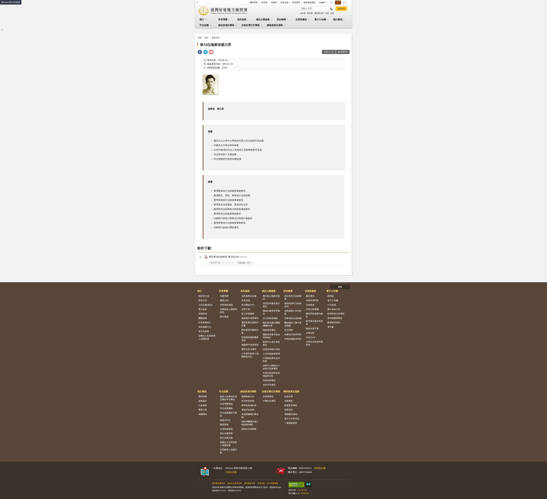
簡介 (202, 19)
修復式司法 (225, 420)
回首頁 (264, 3)
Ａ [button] (338, 3)
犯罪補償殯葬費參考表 (250, 339)
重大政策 (202, 309)
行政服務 (202, 405)
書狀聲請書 (318, 13)
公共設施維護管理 (271, 354)
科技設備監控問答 (292, 339)
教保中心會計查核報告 (271, 343)
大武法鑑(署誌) (205, 305)
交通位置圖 (231, 472)
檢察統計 (202, 401)
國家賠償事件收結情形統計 (271, 336)
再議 (327, 13)
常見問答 (296, 3)
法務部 (274, 3)
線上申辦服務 (247, 314)
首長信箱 (284, 3)
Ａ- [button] (331, 3)
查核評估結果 (247, 410)
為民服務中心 (204, 327)
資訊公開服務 (263, 19)
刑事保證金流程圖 (292, 318)
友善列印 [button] (344, 52)
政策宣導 (288, 397)
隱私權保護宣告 (218, 483)
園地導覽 (202, 397)
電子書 (330, 327)
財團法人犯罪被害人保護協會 (207, 337)
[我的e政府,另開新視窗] (308, 485)
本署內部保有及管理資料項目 (271, 374)
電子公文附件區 (291, 419)
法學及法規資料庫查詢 (314, 343)
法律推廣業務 (226, 429)
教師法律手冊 (312, 329)
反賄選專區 (268, 397)
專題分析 (202, 410)
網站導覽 (254, 3)
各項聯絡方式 (247, 305)
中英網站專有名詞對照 (271, 359)
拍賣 (332, 13)
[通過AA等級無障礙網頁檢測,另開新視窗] (296, 485)
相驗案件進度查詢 (250, 345)
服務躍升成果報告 (250, 318)
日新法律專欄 (312, 309)
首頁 (199, 38)
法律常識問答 (312, 300)
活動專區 (288, 401)
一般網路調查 (290, 423)
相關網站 (202, 414)
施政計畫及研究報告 (271, 312)
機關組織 (202, 318)
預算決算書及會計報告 (271, 305)
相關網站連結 (290, 414)
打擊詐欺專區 (269, 401)
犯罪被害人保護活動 (228, 451)
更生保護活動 (226, 438)
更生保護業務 (226, 433)
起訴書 (303, 13)
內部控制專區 (269, 380)
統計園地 (337, 19)
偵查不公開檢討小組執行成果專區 (271, 367)
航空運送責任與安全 (314, 322)
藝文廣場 (224, 317)
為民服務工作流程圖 (292, 312)
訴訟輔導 (281, 19)
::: (197, 2)
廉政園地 (310, 296)
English (322, 3)
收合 (340, 287)
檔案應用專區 (269, 330)
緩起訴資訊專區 (226, 25)
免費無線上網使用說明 (228, 310)
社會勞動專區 (226, 404)
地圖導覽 (224, 296)
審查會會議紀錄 (248, 405)
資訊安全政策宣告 (234, 483)
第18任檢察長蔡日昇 (215, 45)
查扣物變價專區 (334, 318)
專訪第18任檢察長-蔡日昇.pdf (228, 257)
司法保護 (204, 25)
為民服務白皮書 (248, 296)
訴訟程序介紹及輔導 (292, 297)
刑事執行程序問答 (292, 335)
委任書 (310, 13)
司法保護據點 (226, 408)
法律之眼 (310, 333)
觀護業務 (224, 425)
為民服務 (241, 19)
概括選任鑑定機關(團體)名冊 (271, 324)
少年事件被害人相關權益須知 (250, 355)
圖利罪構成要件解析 (314, 315)
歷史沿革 (215, 38)
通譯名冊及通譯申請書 (250, 324)
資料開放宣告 (249, 483)
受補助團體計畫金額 (250, 415)
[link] (200, 52)
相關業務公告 (247, 397)
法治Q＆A (310, 337)
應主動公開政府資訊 (271, 297)
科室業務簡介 (204, 323)
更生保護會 (203, 331)
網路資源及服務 (275, 25)
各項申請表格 (247, 401)
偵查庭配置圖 (226, 305)
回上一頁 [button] (330, 52)
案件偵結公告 (333, 309)
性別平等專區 (269, 385)
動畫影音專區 (290, 405)
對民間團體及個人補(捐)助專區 (250, 423)
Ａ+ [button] (344, 3)
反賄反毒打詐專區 (250, 25)
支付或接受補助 (270, 318)
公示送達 (331, 305)
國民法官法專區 (248, 349)
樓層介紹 (224, 300)
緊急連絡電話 (310, 3)
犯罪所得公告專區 (335, 314)
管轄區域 (202, 314)
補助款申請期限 (248, 429)
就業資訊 (288, 410)
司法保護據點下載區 (228, 414)
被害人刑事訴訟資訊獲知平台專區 (228, 398)
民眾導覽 (222, 19)
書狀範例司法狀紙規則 (292, 305)
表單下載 (245, 309)
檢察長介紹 (203, 296)
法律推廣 (310, 305)
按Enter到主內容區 (10, 2)
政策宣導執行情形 (271, 349)
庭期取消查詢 (333, 323)
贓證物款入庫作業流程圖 (292, 324)
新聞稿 (330, 296)
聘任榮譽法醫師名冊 (250, 331)
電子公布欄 (320, 19)
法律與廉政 (301, 19)
